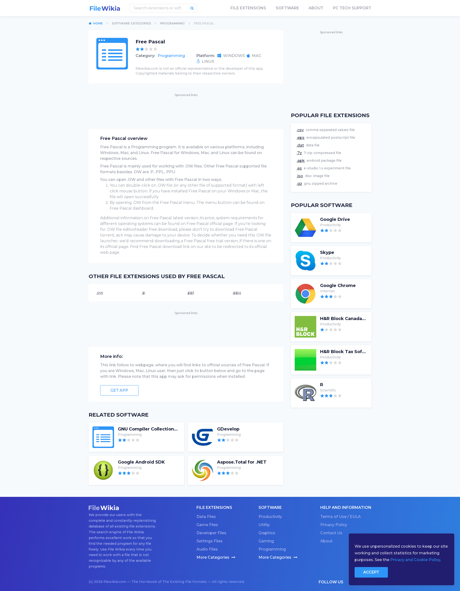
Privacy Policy (333, 524)
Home (98, 23)
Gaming (266, 541)
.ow (99, 292)
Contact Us (331, 533)
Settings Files (209, 541)
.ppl (190, 292)
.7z (299, 153)
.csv (300, 130)
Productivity (270, 516)
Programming (171, 55)
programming (172, 23)
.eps (301, 137)
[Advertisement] (186, 108)
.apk (301, 160)
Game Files (207, 524)
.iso (300, 176)
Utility (264, 524)
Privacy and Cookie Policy (415, 559)
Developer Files (211, 533)
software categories (131, 23)
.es (299, 168)
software (287, 8)
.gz (299, 183)
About (316, 8)
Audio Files (207, 549)
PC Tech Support (352, 8)
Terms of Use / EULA (340, 516)
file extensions (248, 8)
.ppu (237, 292)
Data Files (206, 516)
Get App (119, 390)
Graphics (267, 533)
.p (143, 292)
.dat (300, 145)
